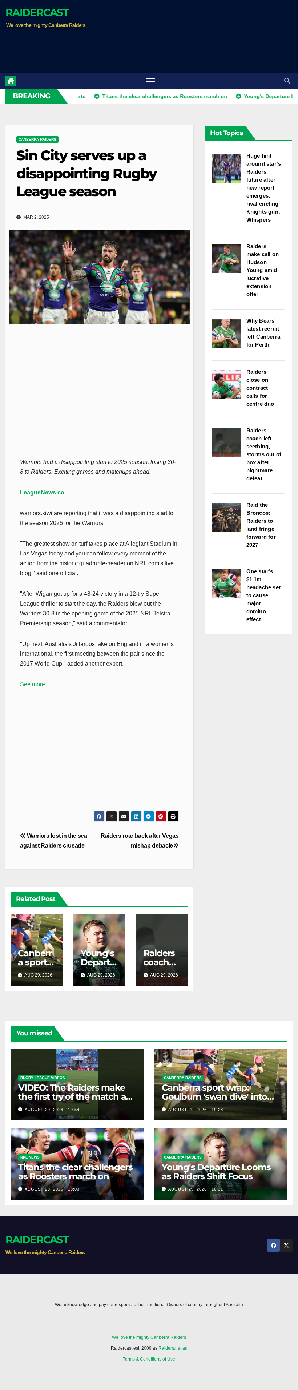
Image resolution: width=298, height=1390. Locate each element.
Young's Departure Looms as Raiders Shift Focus (216, 1171)
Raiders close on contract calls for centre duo (260, 388)
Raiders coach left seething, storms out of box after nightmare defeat (264, 454)
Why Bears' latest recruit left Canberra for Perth (263, 333)
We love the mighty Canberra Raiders (149, 1337)
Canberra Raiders (37, 139)
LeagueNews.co (42, 492)
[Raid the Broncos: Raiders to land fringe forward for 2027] (229, 521)
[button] (287, 81)
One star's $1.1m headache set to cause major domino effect (263, 595)
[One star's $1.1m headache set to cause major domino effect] (229, 587)
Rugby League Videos (42, 1078)
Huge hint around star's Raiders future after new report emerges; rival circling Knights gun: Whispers (263, 188)
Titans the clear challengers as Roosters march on (75, 1171)
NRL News (30, 1157)
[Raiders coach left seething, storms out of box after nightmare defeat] (229, 446)
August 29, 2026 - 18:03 (52, 1189)
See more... (34, 684)
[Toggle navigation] (150, 80)
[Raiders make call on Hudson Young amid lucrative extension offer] (229, 262)
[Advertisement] (137, 49)
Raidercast (36, 12)
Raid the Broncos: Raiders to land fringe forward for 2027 (261, 525)
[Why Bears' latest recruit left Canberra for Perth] (229, 337)
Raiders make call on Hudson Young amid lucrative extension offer (262, 270)
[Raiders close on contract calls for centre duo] (229, 388)
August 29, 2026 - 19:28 (195, 1109)
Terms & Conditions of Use (149, 1359)
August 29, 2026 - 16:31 (195, 1189)
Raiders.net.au (173, 1348)
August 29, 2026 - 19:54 (52, 1109)
